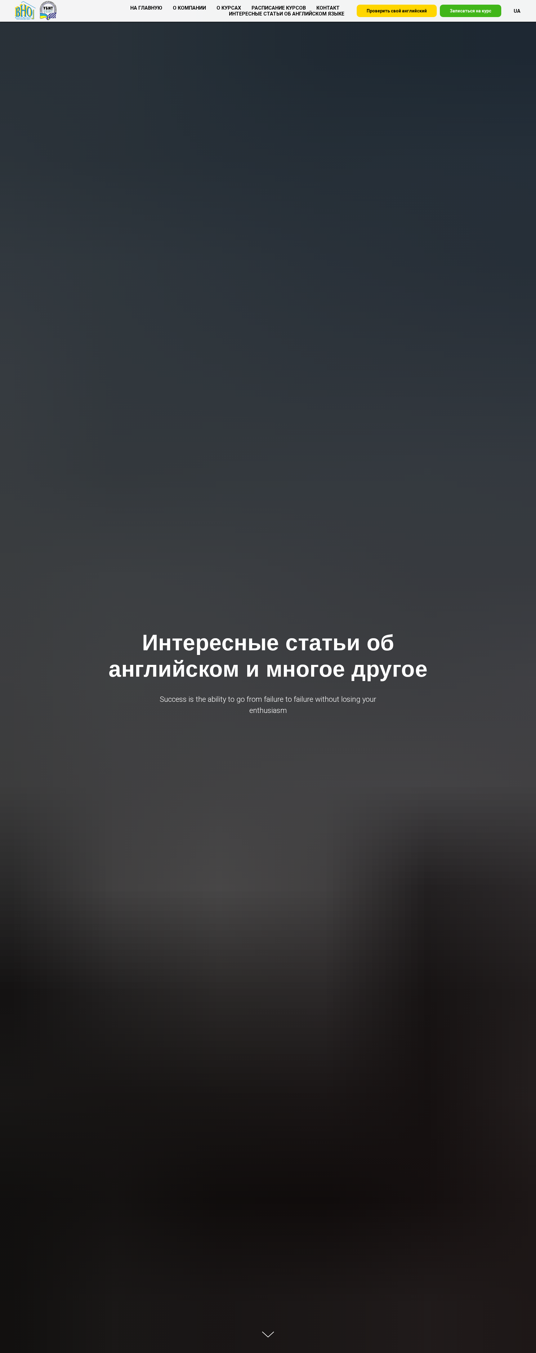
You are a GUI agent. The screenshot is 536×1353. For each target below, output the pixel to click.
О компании (189, 8)
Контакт (328, 8)
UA (517, 11)
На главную (146, 8)
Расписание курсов (279, 8)
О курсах (229, 8)
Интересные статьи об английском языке (286, 14)
